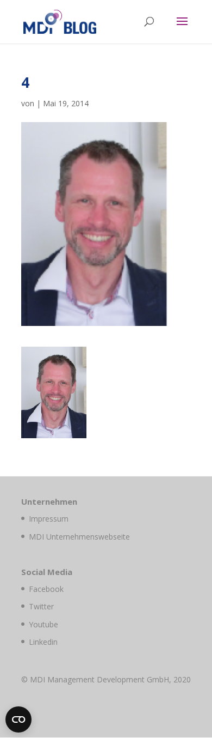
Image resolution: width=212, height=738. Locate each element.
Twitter (41, 606)
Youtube (43, 624)
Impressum (48, 518)
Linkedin (43, 642)
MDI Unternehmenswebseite (79, 536)
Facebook (46, 589)
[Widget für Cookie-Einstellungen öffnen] (18, 719)
